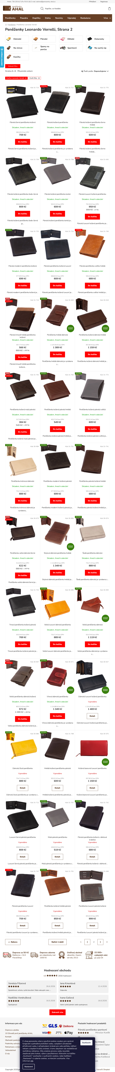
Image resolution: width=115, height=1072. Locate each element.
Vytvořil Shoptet (102, 1069)
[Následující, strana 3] (100, 942)
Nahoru (13, 942)
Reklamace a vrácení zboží (14, 1047)
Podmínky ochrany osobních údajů (18, 1043)
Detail (91, 716)
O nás (6, 1053)
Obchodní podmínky (12, 1040)
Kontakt (7, 1037)
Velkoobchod (9, 1050)
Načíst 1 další (57, 942)
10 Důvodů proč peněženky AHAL (18, 1033)
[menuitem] (9, 18)
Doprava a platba (11, 1030)
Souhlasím (85, 1042)
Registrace (103, 2)
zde (31, 1061)
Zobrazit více (56, 1012)
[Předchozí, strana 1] (87, 942)
